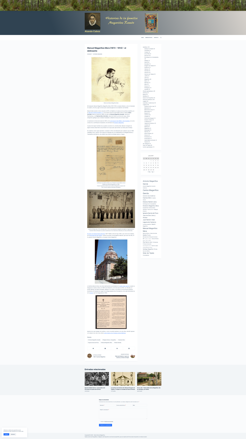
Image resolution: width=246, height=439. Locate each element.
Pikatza (149, 240)
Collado (146, 52)
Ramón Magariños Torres (147, 245)
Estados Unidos (148, 119)
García (146, 62)
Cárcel (144, 199)
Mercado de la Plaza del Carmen (150, 237)
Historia (144, 211)
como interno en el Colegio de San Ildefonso (115, 333)
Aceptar (6, 434)
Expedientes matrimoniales (149, 207)
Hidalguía (156, 209)
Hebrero (146, 69)
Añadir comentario (104, 409)
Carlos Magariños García (150, 191)
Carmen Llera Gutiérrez (149, 196)
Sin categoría (146, 143)
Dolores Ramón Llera (150, 202)
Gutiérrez (146, 67)
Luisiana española (147, 224)
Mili (143, 238)
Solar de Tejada (146, 145)
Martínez (146, 82)
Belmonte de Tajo (148, 109)
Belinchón (146, 108)
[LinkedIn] (129, 348)
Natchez (146, 131)
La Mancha (147, 121)
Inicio (142, 37)
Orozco (146, 86)
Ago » (153, 171)
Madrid (146, 126)
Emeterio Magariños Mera (151, 206)
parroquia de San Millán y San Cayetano (120, 121)
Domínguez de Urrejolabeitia (151, 57)
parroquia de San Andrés (96, 235)
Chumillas (146, 50)
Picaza (147, 240)
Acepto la (107, 421)
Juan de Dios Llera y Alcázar (149, 216)
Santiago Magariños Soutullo (147, 247)
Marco (146, 81)
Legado (145, 101)
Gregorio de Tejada (149, 65)
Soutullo (146, 89)
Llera (145, 77)
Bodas (144, 94)
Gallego (146, 60)
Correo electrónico (121, 405)
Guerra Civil (150, 209)
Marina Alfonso (146, 233)
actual (91, 293)
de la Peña (147, 53)
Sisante (146, 141)
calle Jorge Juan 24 (124, 286)
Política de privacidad (109, 421)
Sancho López (155, 245)
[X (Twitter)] (105, 348)
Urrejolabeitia (146, 255)
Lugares (145, 104)
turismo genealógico (148, 147)
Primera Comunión (147, 244)
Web (134, 405)
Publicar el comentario (105, 425)
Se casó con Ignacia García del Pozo (96, 233)
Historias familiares (97, 54)
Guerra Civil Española (148, 97)
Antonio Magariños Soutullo (94, 339)
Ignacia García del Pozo (93, 342)
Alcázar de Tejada (148, 48)
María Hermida (117, 342)
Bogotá (146, 113)
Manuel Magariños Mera (106, 342)
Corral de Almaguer (149, 118)
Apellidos (145, 47)
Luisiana (146, 125)
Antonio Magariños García (150, 182)
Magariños (147, 79)
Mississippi (147, 130)
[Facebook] (93, 348)
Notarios (149, 238)
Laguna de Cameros (149, 123)
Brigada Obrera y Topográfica (109, 339)
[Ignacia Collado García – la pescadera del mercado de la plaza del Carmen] (97, 379)
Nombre (102, 405)
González (146, 64)
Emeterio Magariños (119, 122)
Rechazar (13, 434)
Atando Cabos (92, 31)
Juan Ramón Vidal (149, 220)
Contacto (156, 37)
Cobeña (146, 116)
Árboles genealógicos (148, 91)
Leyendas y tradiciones (148, 103)
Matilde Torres (147, 235)
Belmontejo (147, 111)
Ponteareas (147, 136)
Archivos (145, 92)
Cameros (146, 114)
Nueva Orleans (148, 133)
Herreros (146, 72)
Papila (144, 240)
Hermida (146, 70)
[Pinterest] (117, 348)
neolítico (146, 238)
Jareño (146, 75)
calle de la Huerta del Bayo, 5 (95, 112)
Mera (145, 84)
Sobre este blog (148, 37)
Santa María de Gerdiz (149, 140)
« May (149, 171)
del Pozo (146, 55)
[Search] (160, 37)
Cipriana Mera (121, 339)
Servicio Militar (146, 251)
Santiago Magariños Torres (150, 249)
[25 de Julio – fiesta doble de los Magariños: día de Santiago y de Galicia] (149, 379)
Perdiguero (147, 87)
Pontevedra (147, 138)
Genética (145, 96)
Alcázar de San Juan (149, 106)
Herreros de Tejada (149, 74)
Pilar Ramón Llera (147, 242)
